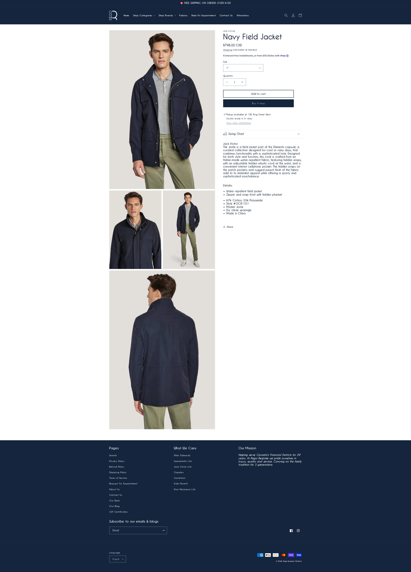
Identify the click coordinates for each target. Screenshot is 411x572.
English (116, 559)
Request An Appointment (123, 483)
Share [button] (230, 226)
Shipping (227, 50)
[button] (144, 15)
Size (225, 61)
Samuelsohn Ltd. (183, 461)
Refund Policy (116, 466)
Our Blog (114, 506)
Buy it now (258, 103)
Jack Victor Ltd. (183, 466)
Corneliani (180, 477)
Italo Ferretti (181, 483)
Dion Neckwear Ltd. (185, 489)
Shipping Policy (118, 472)
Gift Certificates (118, 511)
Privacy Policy (117, 461)
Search (113, 455)
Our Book (114, 500)
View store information (238, 122)
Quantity (228, 76)
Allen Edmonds (182, 455)
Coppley (179, 472)
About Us (114, 489)
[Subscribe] (163, 530)
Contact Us (115, 494)
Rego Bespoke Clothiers (292, 561)
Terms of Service (118, 477)
